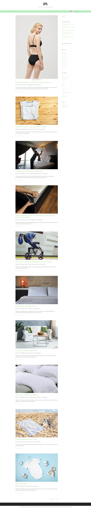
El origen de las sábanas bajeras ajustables (29, 171)
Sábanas (35, 397)
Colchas (30, 308)
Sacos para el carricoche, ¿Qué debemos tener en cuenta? (33, 262)
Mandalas (63, 84)
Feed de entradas (64, 105)
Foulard (31, 353)
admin (18, 84)
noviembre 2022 (64, 53)
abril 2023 (63, 51)
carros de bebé (34, 264)
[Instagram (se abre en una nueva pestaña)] (73, 11)
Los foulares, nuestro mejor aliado (26, 350)
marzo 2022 (64, 63)
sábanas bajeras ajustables (35, 173)
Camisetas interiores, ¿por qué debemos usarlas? (31, 127)
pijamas (63, 88)
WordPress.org (64, 107)
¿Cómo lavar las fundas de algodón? (26, 395)
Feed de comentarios (65, 106)
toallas (39, 397)
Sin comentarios (38, 84)
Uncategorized (30, 84)
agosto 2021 (64, 65)
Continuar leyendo (19, 91)
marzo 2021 (64, 67)
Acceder (63, 103)
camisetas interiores (33, 129)
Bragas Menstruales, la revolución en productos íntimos (33, 82)
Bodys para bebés (21, 484)
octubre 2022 (64, 55)
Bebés (30, 264)
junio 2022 (63, 61)
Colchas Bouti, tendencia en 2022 (26, 306)
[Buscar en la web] (76, 11)
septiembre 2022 (64, 57)
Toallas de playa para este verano (26, 439)
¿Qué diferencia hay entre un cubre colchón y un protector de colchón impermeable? (67, 33)
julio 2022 (63, 59)
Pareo (29, 441)
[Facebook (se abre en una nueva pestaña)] (71, 11)
